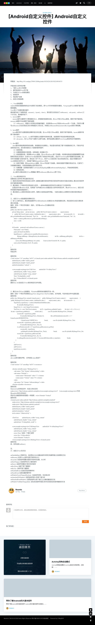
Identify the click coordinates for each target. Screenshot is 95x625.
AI (45, 3)
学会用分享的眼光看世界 (25, 563)
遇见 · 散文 (34, 3)
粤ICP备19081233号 (37, 618)
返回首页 (24, 547)
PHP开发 (26, 3)
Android (19, 3)
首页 (13, 3)
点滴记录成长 (24, 558)
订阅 (89, 3)
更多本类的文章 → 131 (25, 571)
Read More (82, 490)
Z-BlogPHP (61, 618)
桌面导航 (50, 3)
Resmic (18, 490)
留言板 (40, 3)
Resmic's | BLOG (9, 618)
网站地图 (45, 618)
